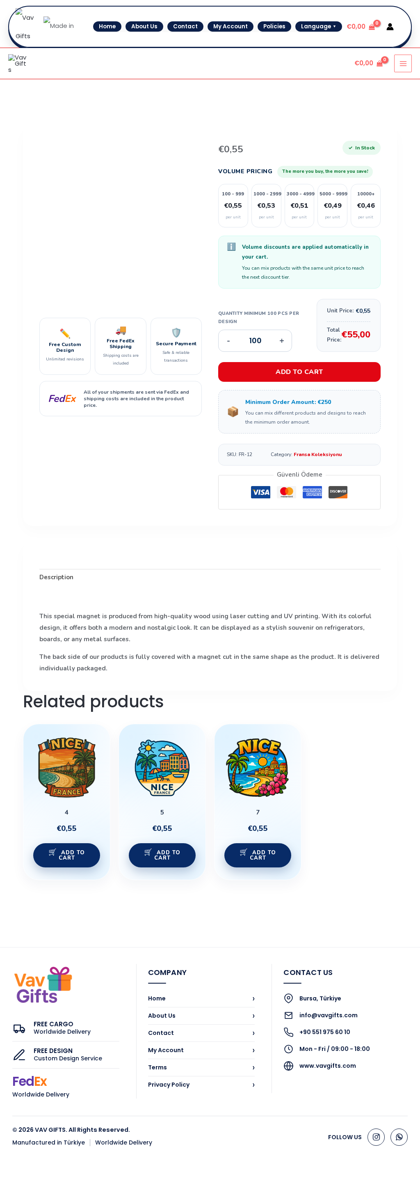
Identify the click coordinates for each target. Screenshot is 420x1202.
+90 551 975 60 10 (324, 1032)
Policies (274, 26)
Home (107, 26)
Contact (185, 26)
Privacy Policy (201, 1084)
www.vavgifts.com (327, 1066)
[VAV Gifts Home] (43, 985)
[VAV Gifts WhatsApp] (399, 1137)
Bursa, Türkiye (320, 998)
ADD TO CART (299, 371)
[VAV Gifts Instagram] (376, 1137)
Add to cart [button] (72, 855)
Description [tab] (56, 577)
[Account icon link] (390, 26)
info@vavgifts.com (328, 1015)
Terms (201, 1067)
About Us (144, 26)
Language (318, 26)
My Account (230, 26)
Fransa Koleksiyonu (318, 454)
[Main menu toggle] (403, 63)
